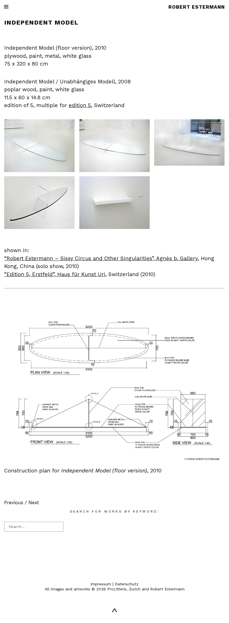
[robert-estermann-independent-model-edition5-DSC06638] (114, 227)
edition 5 (80, 105)
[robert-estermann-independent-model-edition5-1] (39, 227)
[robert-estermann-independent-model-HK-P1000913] (39, 170)
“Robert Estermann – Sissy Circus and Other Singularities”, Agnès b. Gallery (101, 258)
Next (33, 502)
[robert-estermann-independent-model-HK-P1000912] (114, 170)
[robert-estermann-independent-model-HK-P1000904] (189, 164)
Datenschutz (127, 584)
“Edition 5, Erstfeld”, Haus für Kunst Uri (54, 274)
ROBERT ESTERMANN (196, 7)
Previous (13, 502)
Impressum (100, 584)
